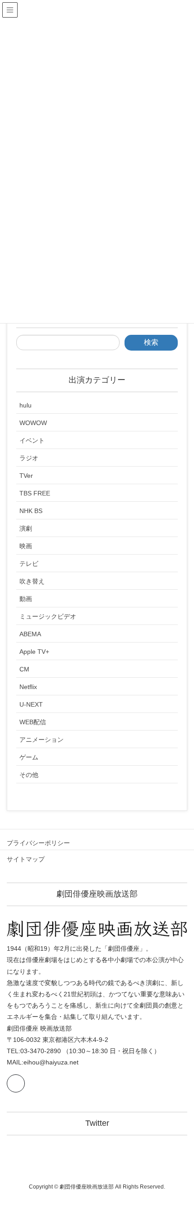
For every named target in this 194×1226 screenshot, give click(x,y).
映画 (25, 546)
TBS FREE (34, 493)
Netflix (28, 686)
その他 (28, 774)
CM (24, 669)
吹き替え (32, 581)
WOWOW (33, 422)
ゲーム (28, 757)
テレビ (28, 563)
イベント (32, 440)
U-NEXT (31, 704)
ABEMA (30, 634)
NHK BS (30, 510)
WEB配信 (32, 722)
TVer (26, 475)
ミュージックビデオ (47, 616)
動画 (25, 598)
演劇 (25, 528)
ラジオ (28, 458)
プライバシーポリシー (38, 843)
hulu (25, 405)
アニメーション (41, 739)
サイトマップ (26, 859)
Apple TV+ (34, 651)
